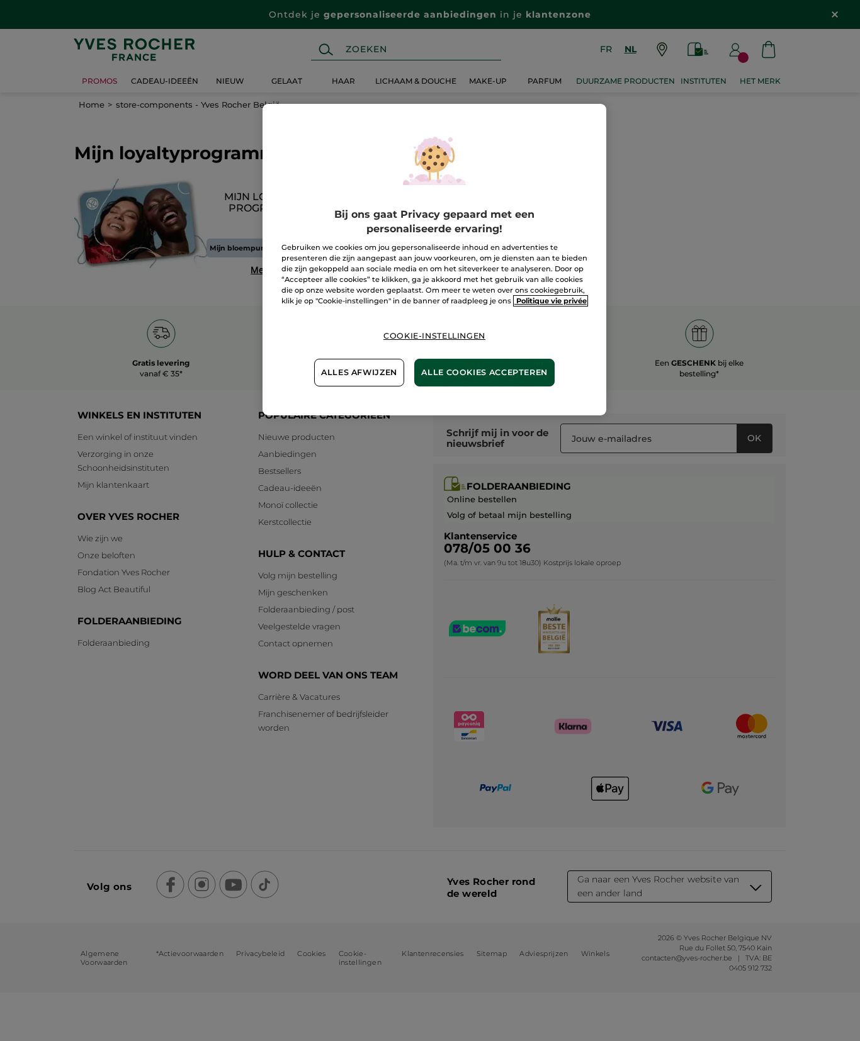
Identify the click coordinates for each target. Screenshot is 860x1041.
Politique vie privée (550, 300)
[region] (434, 259)
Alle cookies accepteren (484, 372)
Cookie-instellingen (434, 335)
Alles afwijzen (359, 372)
